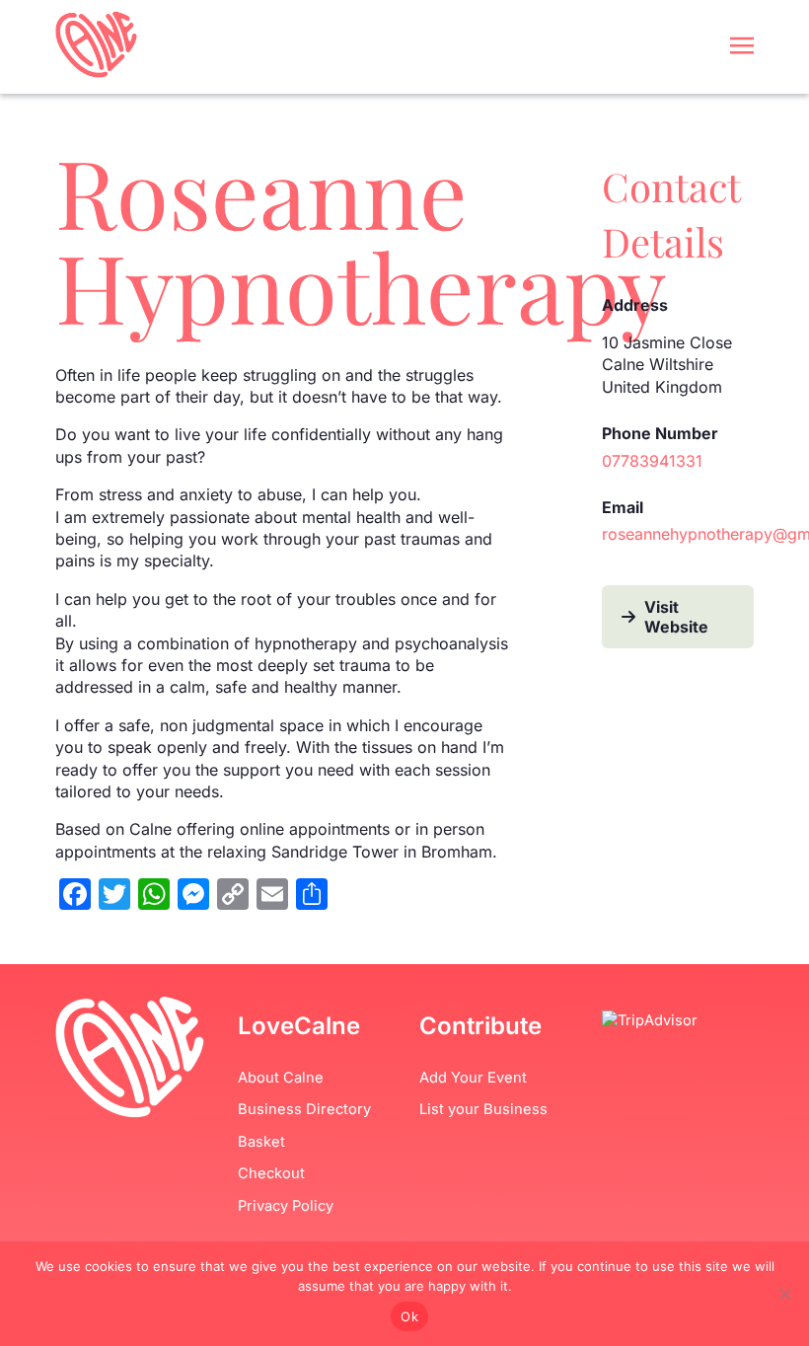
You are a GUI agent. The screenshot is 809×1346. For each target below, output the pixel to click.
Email (622, 507)
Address (635, 305)
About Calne (281, 1077)
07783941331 (652, 461)
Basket (261, 1142)
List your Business (483, 1109)
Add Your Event (473, 1077)
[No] (784, 1294)
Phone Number (660, 433)
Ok (409, 1316)
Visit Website (676, 616)
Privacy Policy (285, 1206)
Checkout (271, 1173)
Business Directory (304, 1109)
